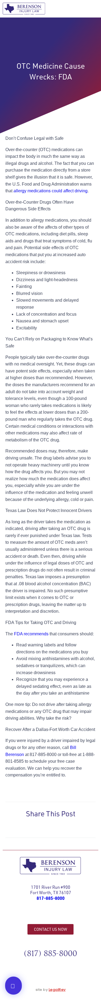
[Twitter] (51, 915)
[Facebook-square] (38, 915)
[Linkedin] (63, 915)
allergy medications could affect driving (50, 191)
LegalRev (57, 989)
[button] (91, 9)
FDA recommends (31, 634)
